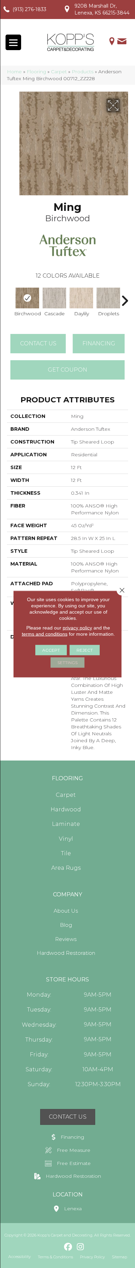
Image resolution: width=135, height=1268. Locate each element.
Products (82, 71)
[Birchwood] (27, 298)
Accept (51, 650)
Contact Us (38, 343)
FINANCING (98, 343)
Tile (66, 853)
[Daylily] (81, 298)
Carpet (59, 71)
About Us (66, 910)
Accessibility (19, 1256)
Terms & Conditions (55, 1257)
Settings (67, 662)
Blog (66, 925)
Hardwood (66, 809)
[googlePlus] (56, 1247)
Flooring (36, 71)
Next (124, 297)
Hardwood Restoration (66, 953)
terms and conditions (45, 634)
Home (14, 71)
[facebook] (68, 1247)
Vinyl (66, 839)
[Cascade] (54, 298)
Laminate (66, 824)
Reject (84, 650)
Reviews (65, 939)
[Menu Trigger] (13, 42)
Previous (10, 297)
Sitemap (119, 1257)
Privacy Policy (92, 1257)
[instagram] (80, 1247)
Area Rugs (66, 868)
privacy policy (77, 628)
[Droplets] (108, 298)
